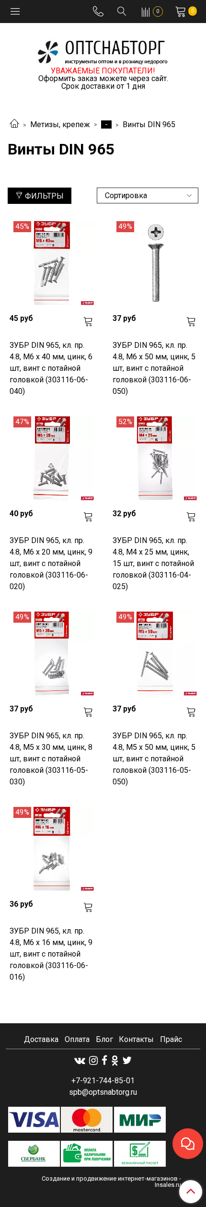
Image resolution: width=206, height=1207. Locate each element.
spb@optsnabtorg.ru (103, 1092)
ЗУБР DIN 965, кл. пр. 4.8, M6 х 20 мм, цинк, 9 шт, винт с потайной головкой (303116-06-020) (51, 563)
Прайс (171, 1039)
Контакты (136, 1039)
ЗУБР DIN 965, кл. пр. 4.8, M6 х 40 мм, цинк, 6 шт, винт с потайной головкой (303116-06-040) (51, 368)
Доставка (41, 1039)
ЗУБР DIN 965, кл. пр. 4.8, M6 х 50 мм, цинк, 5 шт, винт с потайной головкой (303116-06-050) (154, 368)
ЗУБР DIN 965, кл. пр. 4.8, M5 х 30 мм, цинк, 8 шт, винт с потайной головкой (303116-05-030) (51, 758)
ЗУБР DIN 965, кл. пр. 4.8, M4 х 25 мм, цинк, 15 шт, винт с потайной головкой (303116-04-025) (153, 563)
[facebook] (104, 1060)
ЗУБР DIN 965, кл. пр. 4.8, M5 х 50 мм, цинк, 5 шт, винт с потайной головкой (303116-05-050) (154, 758)
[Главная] (14, 124)
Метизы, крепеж (60, 124)
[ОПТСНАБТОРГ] (103, 50)
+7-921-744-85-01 (103, 1080)
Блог (104, 1039)
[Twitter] (127, 1060)
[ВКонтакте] (79, 1060)
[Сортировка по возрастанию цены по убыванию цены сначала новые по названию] (147, 195)
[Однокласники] (114, 1060)
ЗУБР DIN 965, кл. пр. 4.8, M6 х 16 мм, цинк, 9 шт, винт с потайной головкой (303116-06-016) (51, 954)
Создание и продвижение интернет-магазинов (110, 1178)
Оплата (77, 1039)
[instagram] (93, 1060)
